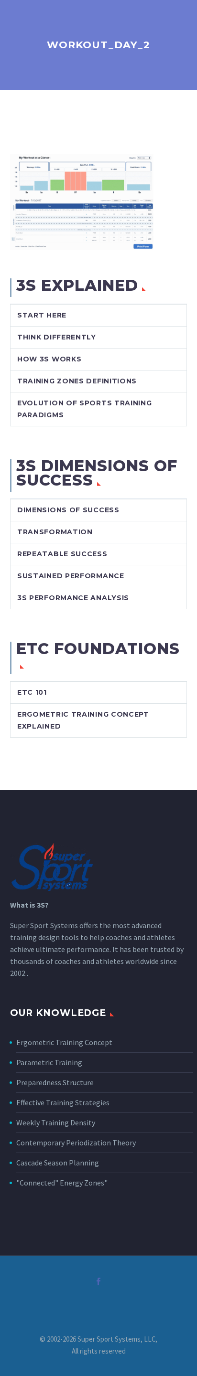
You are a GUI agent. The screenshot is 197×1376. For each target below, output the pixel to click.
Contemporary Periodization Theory (76, 1142)
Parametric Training (49, 1062)
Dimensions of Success (68, 510)
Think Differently (56, 337)
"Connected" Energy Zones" (62, 1182)
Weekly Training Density (55, 1122)
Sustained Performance (70, 576)
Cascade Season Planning (57, 1162)
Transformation (55, 532)
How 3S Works (49, 359)
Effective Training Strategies (62, 1102)
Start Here (41, 315)
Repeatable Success (62, 554)
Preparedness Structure (55, 1082)
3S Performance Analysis (73, 597)
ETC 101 (32, 692)
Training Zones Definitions (77, 381)
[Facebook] (98, 1281)
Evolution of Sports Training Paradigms (84, 409)
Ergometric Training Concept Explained (83, 720)
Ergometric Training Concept (64, 1042)
